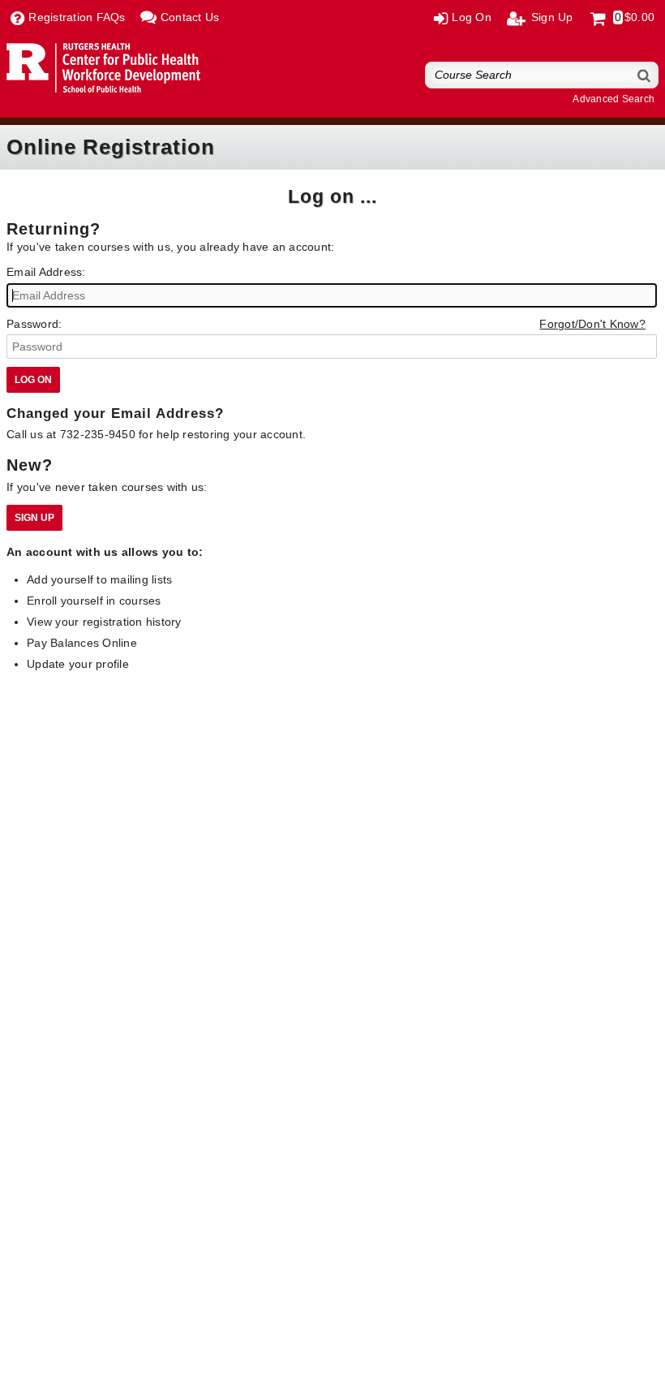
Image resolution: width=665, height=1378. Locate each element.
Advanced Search (613, 99)
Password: (34, 323)
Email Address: (46, 271)
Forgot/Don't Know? (592, 323)
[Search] (644, 75)
